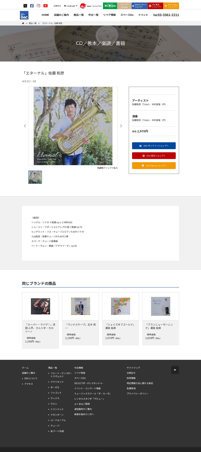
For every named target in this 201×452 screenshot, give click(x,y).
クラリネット (57, 381)
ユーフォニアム (58, 420)
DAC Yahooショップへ (155, 165)
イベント (143, 15)
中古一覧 (93, 15)
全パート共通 (57, 431)
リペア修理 (79, 372)
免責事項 (131, 388)
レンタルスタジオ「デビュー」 (89, 398)
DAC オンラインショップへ (155, 145)
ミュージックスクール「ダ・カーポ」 (93, 393)
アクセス (28, 383)
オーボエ (55, 387)
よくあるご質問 (82, 403)
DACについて (31, 378)
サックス (55, 398)
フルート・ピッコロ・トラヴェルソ (62, 375)
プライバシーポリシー (138, 393)
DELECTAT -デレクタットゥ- (88, 383)
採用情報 (131, 378)
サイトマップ (133, 367)
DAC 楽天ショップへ (155, 155)
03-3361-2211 (166, 14)
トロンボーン (57, 414)
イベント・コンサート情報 (87, 388)
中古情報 (78, 367)
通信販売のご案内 (83, 409)
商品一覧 (79, 15)
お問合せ (131, 372)
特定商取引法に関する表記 (140, 383)
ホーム (25, 367)
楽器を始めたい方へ (84, 414)
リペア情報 (109, 15)
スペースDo (126, 15)
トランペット (57, 409)
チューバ (55, 425)
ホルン (54, 403)
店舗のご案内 (61, 15)
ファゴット (56, 392)
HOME (45, 15)
